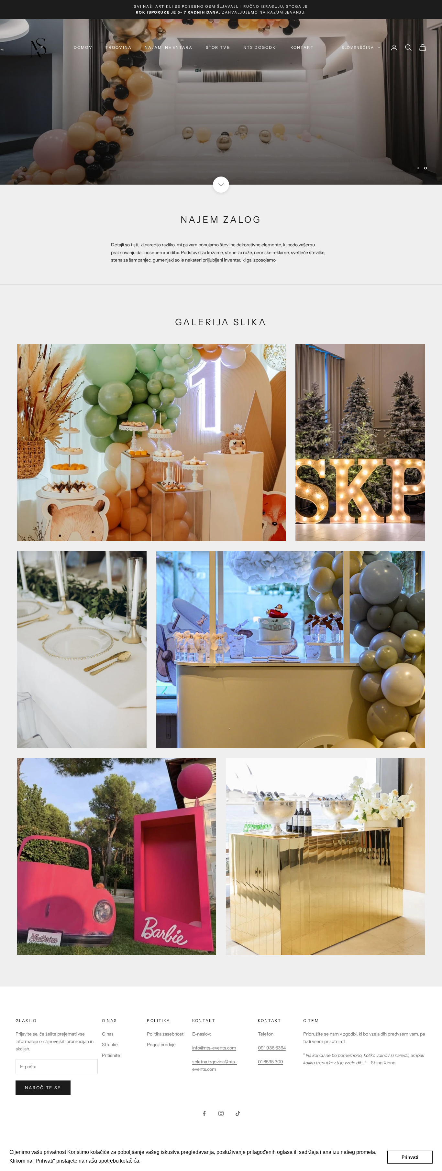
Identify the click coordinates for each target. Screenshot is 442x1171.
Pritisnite (111, 1055)
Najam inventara (169, 47)
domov (83, 47)
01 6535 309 (270, 1062)
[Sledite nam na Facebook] (204, 1113)
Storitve (218, 47)
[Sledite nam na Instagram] (221, 1113)
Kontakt (302, 47)
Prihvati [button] (410, 1157)
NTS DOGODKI (260, 47)
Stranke (110, 1044)
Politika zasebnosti (165, 1034)
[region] (221, 102)
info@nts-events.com (214, 1048)
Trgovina (118, 47)
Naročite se (43, 1087)
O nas (108, 1034)
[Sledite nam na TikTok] (238, 1113)
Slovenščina (358, 47)
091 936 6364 (272, 1048)
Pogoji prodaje (161, 1044)
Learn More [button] (156, 1161)
